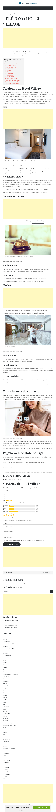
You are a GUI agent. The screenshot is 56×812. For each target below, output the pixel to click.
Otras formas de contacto (11, 78)
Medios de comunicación (10, 725)
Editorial (5, 688)
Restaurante (10, 73)
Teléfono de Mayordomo (10, 625)
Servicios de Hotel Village (12, 83)
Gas (4, 704)
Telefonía (5, 769)
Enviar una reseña (12, 544)
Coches (5, 667)
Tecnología (6, 767)
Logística (5, 718)
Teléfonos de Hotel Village (11, 64)
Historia (5, 711)
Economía (5, 686)
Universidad (6, 779)
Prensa (4, 746)
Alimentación (6, 641)
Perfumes (5, 744)
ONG (4, 737)
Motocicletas (6, 730)
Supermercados (7, 765)
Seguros (5, 758)
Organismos (6, 739)
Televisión (6, 772)
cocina (4, 669)
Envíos (4, 702)
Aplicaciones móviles (9, 648)
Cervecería (6, 665)
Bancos (5, 658)
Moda (4, 727)
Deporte (5, 683)
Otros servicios (10, 76)
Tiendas (5, 776)
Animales (5, 646)
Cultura (5, 679)
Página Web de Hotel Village (12, 80)
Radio (4, 751)
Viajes (4, 781)
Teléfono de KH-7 (8, 623)
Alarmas (5, 639)
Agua (4, 637)
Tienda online (6, 774)
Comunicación (7, 672)
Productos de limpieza (9, 748)
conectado (19, 583)
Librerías (5, 716)
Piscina (8, 71)
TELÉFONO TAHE (47, 572)
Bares (4, 660)
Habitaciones (10, 68)
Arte (4, 651)
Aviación (5, 653)
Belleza (5, 662)
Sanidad (5, 755)
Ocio (4, 734)
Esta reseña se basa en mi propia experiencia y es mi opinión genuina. (25, 540)
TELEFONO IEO (8, 572)
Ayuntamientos (7, 655)
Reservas (9, 70)
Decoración (6, 681)
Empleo (5, 695)
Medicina (5, 720)
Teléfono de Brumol (8, 630)
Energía (5, 697)
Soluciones (6, 762)
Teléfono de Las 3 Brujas (10, 627)
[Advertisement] (28, 38)
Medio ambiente (7, 723)
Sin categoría (6, 760)
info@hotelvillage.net (38, 223)
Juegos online (6, 713)
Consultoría (6, 676)
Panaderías (6, 741)
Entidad (5, 699)
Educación (6, 690)
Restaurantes (6, 753)
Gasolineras (6, 706)
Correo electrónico (11, 67)
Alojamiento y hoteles (9, 14)
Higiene (5, 709)
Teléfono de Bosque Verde (10, 620)
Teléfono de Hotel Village (13, 81)
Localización (10, 75)
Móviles (5, 732)
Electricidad (6, 692)
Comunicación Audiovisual (10, 674)
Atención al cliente (11, 65)
